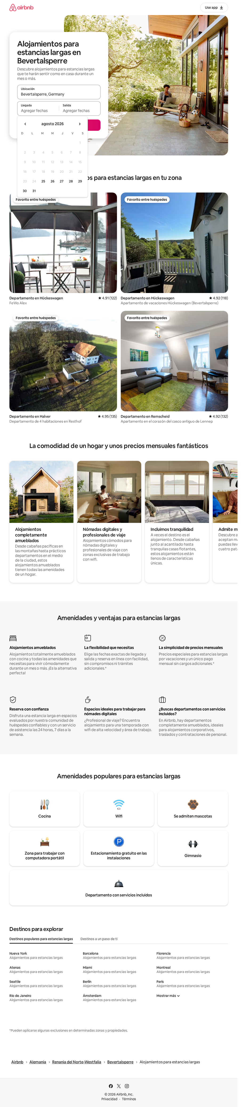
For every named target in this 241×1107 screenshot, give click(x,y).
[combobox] (59, 94)
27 (62, 181)
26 (52, 181)
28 (71, 181)
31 (34, 191)
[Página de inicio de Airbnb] (21, 7)
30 (25, 191)
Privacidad (109, 1099)
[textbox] (38, 110)
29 (80, 181)
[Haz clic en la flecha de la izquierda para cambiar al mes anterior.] (25, 124)
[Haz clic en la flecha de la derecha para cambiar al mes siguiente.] (79, 124)
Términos (129, 1099)
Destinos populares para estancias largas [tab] (41, 939)
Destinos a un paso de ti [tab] (98, 939)
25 (43, 181)
